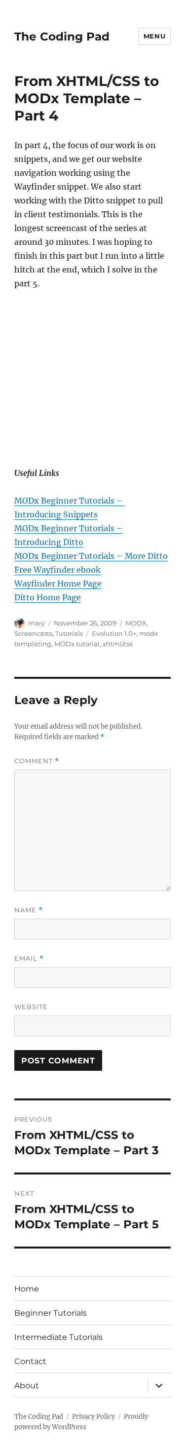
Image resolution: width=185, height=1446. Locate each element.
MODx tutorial (77, 644)
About (26, 1385)
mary (36, 623)
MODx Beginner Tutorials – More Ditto (91, 556)
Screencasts (33, 633)
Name (28, 910)
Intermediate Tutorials (58, 1337)
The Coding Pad (62, 36)
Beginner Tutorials (50, 1313)
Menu (154, 36)
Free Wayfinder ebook (57, 570)
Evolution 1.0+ (114, 633)
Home (26, 1288)
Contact (30, 1361)
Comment (36, 761)
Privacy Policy (93, 1416)
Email (29, 958)
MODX (136, 623)
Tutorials (69, 633)
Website (31, 1007)
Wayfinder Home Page (58, 583)
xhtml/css (118, 644)
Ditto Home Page (47, 597)
